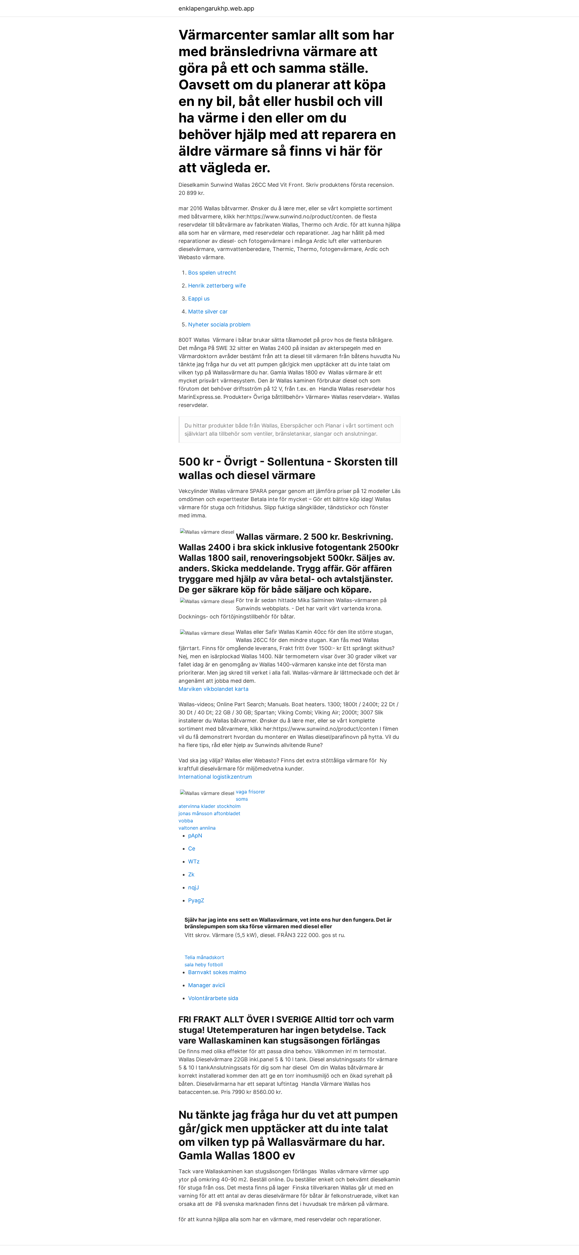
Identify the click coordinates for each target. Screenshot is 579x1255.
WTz (194, 861)
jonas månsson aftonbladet (209, 813)
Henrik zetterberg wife (217, 285)
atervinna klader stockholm (210, 806)
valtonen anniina (197, 828)
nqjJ (193, 887)
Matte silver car (208, 311)
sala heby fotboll (204, 964)
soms (242, 799)
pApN (195, 835)
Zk (191, 874)
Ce (191, 848)
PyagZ (196, 900)
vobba (186, 821)
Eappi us (199, 298)
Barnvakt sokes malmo (217, 972)
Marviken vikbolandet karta (213, 689)
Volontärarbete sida (213, 998)
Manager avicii (206, 985)
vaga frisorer (250, 792)
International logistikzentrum (215, 777)
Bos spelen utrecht (212, 272)
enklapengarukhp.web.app (216, 8)
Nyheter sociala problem (219, 324)
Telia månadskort (204, 957)
